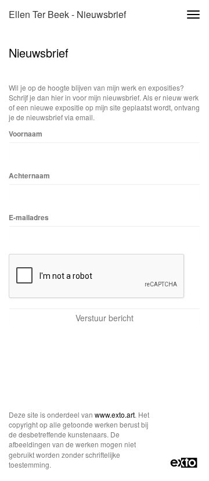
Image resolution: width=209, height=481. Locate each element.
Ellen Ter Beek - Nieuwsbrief (67, 14)
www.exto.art (115, 414)
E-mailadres (29, 217)
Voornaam (25, 134)
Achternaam (29, 176)
